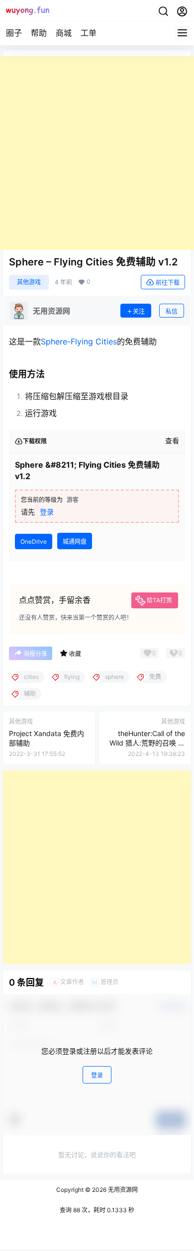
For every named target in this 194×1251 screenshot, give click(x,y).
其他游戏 (29, 282)
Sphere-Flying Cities (79, 341)
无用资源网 (122, 1189)
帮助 (39, 33)
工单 (89, 33)
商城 (64, 33)
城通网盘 (75, 541)
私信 (172, 311)
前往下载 (168, 282)
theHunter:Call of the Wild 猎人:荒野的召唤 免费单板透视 (147, 743)
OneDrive (33, 541)
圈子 (14, 33)
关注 (139, 311)
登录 (47, 511)
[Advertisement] (97, 153)
